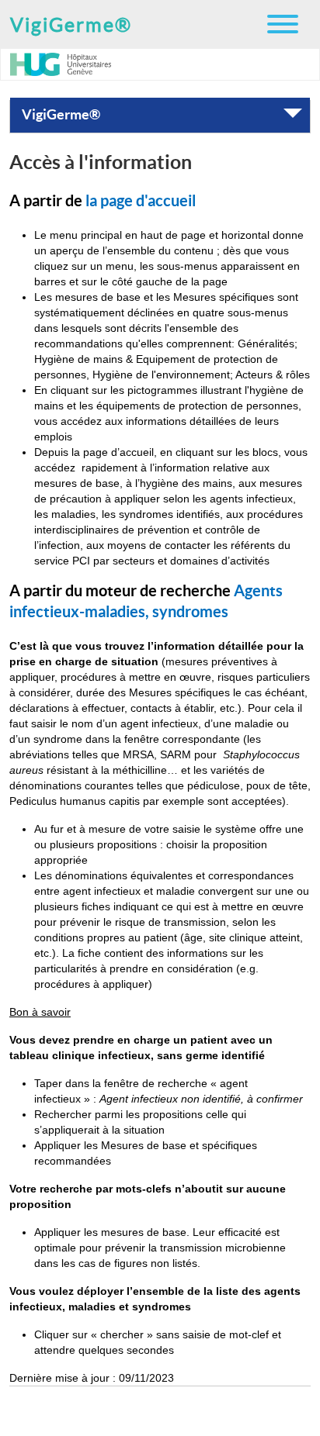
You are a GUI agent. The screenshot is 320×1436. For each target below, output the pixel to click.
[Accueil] (66, 64)
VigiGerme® (71, 25)
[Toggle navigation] (283, 25)
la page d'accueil (140, 200)
